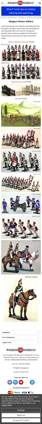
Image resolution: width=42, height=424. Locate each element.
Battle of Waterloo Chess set (18, 42)
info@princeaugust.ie (21, 368)
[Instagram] (15, 382)
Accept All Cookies (21, 420)
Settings (21, 410)
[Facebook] (9, 382)
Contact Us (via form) (21, 372)
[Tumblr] (26, 382)
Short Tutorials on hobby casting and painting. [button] (21, 11)
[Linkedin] (32, 382)
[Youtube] (21, 382)
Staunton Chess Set (18, 82)
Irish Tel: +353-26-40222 (21, 364)
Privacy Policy (7, 405)
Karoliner (18, 98)
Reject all (21, 415)
